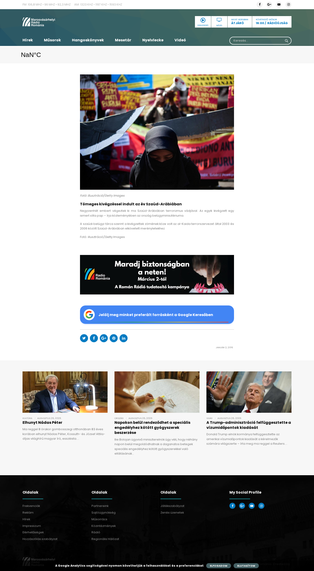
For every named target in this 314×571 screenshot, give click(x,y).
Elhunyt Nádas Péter (42, 422)
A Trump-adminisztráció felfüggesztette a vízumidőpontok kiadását (248, 425)
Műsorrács (99, 519)
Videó (180, 40)
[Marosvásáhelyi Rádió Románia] (65, 22)
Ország (118, 418)
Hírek (28, 40)
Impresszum (32, 526)
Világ (209, 418)
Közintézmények (103, 526)
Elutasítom (246, 566)
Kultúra (27, 418)
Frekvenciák (31, 506)
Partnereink (99, 506)
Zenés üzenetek (172, 512)
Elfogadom (218, 566)
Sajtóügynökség (103, 512)
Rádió (95, 532)
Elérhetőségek (33, 532)
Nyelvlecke (152, 40)
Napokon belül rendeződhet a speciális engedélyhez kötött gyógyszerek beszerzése (152, 427)
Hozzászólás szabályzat (40, 539)
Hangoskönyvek (88, 40)
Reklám (28, 512)
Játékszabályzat (172, 506)
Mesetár (123, 40)
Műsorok (52, 40)
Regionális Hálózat (105, 539)
